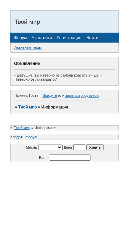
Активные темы (28, 47)
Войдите (50, 95)
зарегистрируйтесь (82, 95)
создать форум (24, 137)
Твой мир (27, 107)
